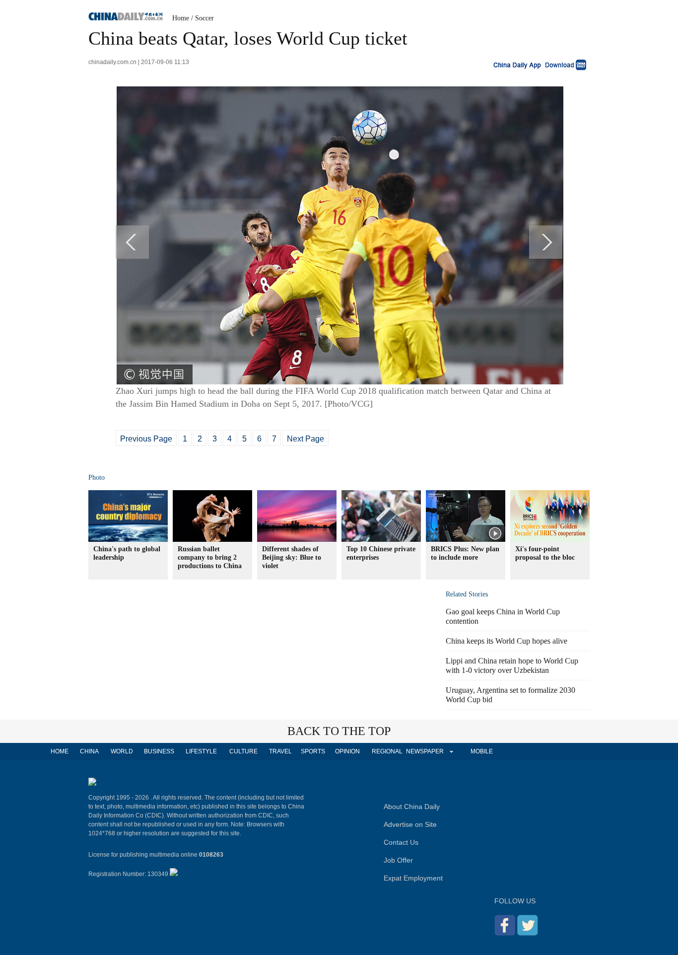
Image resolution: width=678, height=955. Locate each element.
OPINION (347, 751)
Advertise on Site (410, 824)
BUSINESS (159, 751)
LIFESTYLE (201, 751)
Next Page (305, 439)
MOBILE (482, 751)
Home (180, 18)
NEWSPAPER (424, 751)
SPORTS (313, 751)
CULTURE (243, 751)
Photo (96, 477)
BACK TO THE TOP (339, 731)
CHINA (89, 751)
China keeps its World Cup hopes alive (506, 641)
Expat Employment (413, 878)
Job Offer (398, 860)
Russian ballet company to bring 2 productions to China (210, 557)
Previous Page (146, 439)
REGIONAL (387, 751)
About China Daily (412, 806)
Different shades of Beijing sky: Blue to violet (291, 557)
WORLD (122, 751)
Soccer (204, 18)
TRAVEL (280, 751)
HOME (59, 751)
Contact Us (401, 842)
